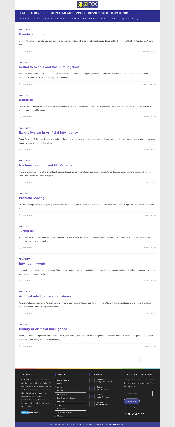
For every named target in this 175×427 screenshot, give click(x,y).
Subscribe (131, 401)
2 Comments (27, 280)
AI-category (24, 30)
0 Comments (27, 51)
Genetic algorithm (33, 34)
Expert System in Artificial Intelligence (48, 132)
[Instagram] (132, 414)
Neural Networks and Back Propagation (49, 67)
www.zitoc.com (102, 405)
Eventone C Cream (106, 424)
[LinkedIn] (136, 414)
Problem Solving (32, 198)
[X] (126, 414)
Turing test (27, 230)
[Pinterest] (139, 414)
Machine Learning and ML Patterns (46, 165)
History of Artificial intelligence (43, 329)
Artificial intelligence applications (45, 296)
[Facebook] (129, 414)
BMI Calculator (119, 424)
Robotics (26, 99)
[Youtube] (142, 414)
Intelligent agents (32, 263)
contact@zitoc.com (103, 397)
